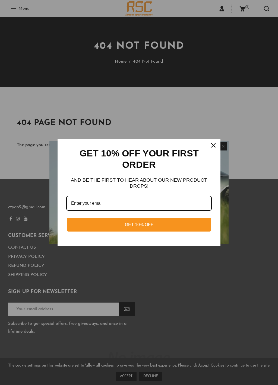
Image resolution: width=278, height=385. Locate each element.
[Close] (213, 145)
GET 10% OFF (139, 224)
